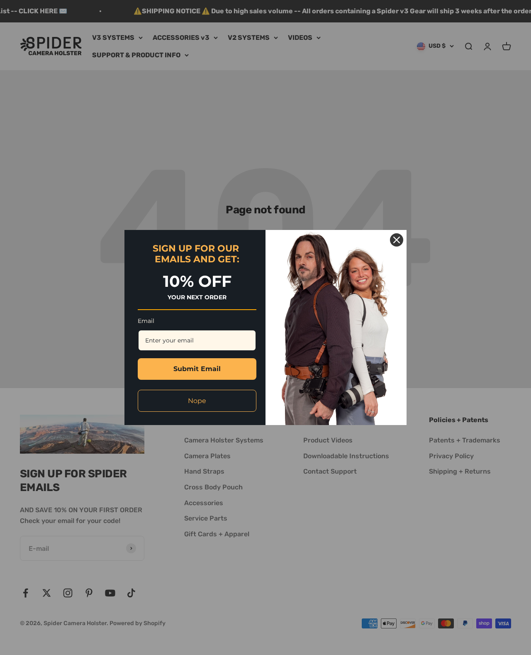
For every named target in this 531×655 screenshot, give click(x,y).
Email (146, 321)
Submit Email (197, 369)
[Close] (397, 240)
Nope (197, 401)
